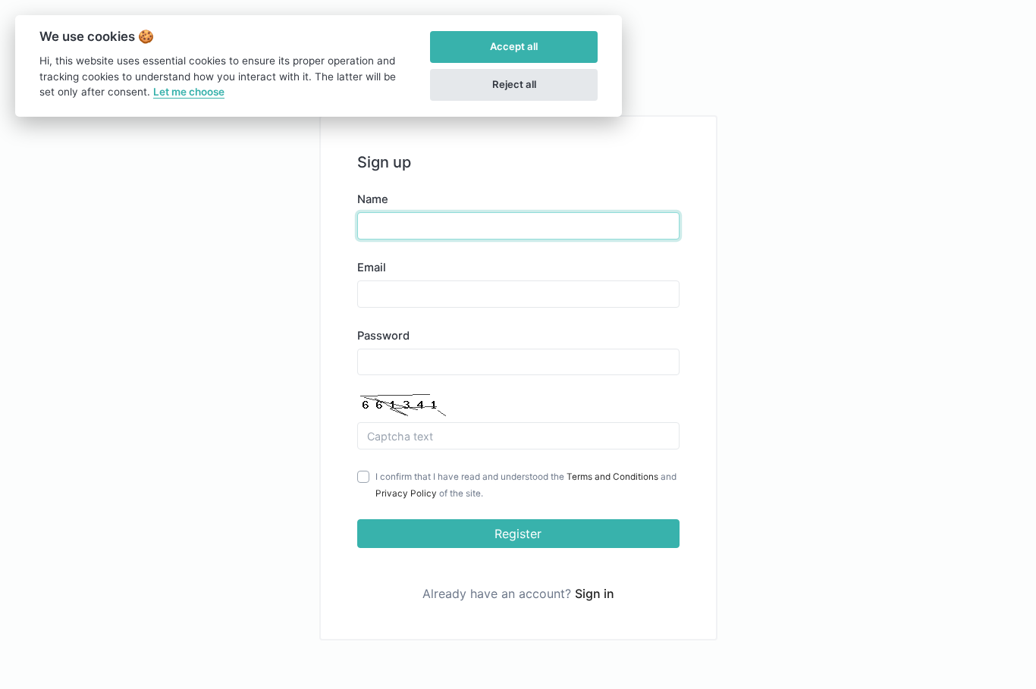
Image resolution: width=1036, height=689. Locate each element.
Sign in (594, 593)
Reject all (514, 84)
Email (371, 267)
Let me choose (188, 92)
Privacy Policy (406, 493)
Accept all (514, 46)
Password (383, 336)
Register (518, 533)
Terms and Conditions (612, 476)
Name (372, 199)
